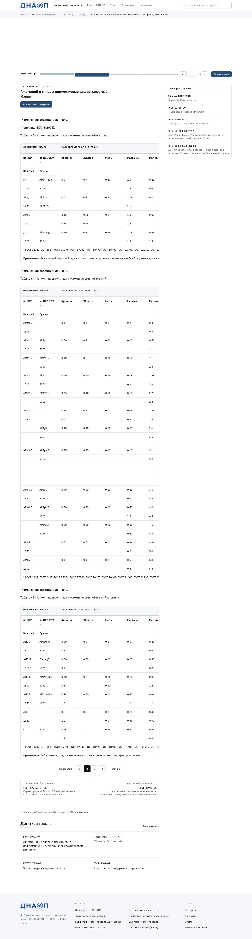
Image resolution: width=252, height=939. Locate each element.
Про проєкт (129, 5)
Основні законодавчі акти (143, 910)
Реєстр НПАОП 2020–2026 (90, 927)
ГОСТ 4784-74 (28, 86)
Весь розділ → (151, 826)
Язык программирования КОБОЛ (45, 868)
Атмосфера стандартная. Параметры (119, 868)
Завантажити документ (36, 104)
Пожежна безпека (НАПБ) (143, 927)
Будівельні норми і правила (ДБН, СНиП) (98, 921)
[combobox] (209, 5)
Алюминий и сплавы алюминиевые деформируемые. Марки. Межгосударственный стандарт (55, 846)
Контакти (146, 5)
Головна (24, 14)
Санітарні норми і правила (143, 921)
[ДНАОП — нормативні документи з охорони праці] (34, 5)
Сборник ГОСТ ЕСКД (107, 837)
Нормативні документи (67, 5)
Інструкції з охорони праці (90, 915)
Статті (113, 5)
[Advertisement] (126, 44)
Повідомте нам (79, 812)
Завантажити (221, 74)
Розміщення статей (196, 927)
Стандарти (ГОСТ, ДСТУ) (72, 14)
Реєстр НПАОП (96, 5)
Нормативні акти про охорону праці (149, 915)
